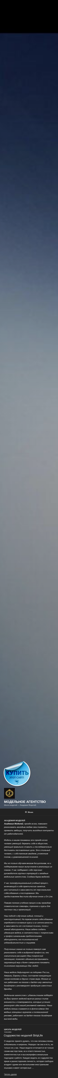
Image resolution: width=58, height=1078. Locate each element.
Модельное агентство (25, 801)
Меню (30, 812)
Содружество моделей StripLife (23, 1035)
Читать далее (10, 1074)
